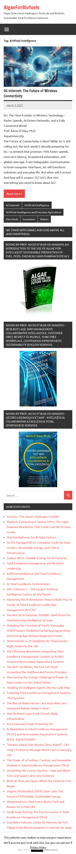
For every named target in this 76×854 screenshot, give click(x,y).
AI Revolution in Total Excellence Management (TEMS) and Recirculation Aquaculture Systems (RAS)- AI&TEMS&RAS (37, 734)
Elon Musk (12, 219)
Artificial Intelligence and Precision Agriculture (33, 212)
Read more (13, 193)
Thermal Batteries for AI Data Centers (31, 537)
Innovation (29, 219)
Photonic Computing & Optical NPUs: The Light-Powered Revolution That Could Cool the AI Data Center (38, 527)
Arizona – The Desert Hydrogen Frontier (33, 516)
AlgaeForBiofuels (21, 7)
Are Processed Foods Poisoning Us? (30, 724)
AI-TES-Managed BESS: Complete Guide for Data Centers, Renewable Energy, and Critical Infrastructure (38, 547)
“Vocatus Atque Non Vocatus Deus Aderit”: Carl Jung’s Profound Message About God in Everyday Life (39, 750)
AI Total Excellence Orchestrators (28, 584)
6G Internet (13, 205)
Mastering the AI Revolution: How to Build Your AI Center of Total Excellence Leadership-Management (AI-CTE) (39, 604)
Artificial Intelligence (36, 205)
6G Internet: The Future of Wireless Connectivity (30, 93)
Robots (44, 219)
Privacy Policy (38, 847)
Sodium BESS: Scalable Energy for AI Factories (37, 558)
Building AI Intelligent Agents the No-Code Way (38, 687)
